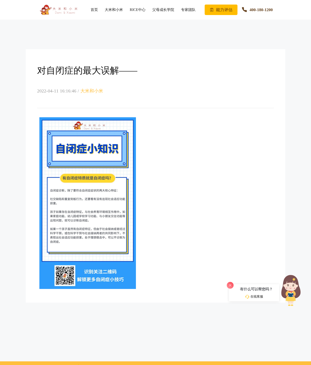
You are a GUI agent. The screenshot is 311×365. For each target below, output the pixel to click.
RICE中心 (137, 10)
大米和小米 (114, 10)
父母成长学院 (163, 10)
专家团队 (188, 10)
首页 (94, 10)
